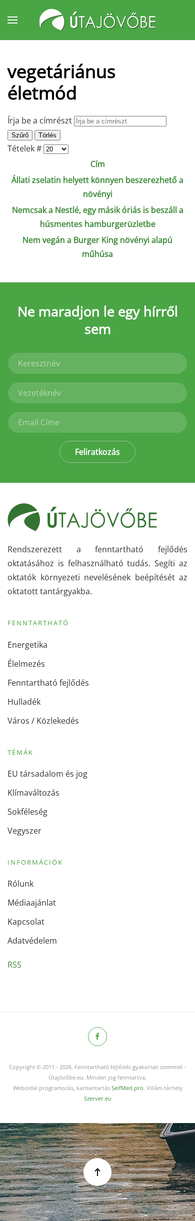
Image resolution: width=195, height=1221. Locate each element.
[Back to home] (98, 20)
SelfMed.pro (128, 1088)
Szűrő (20, 135)
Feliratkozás (97, 451)
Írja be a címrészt (41, 120)
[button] (13, 20)
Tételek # (26, 148)
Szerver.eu (98, 1098)
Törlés (47, 135)
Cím (97, 163)
